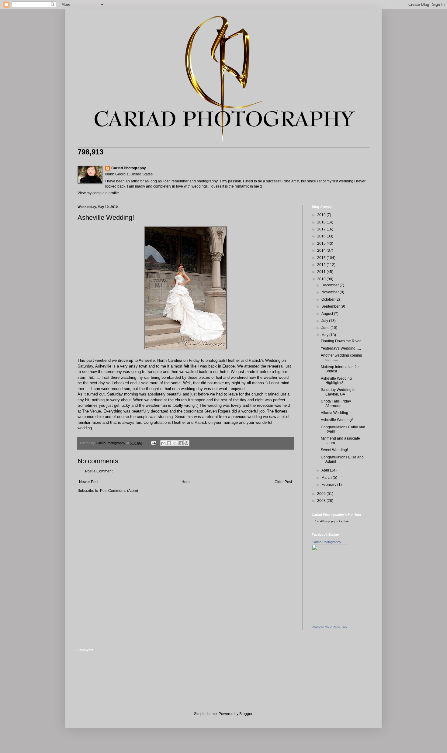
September (331, 306)
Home (187, 482)
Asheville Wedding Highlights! (336, 380)
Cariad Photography (128, 168)
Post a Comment (99, 471)
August (327, 314)
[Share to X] (175, 443)
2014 (322, 250)
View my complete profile (98, 193)
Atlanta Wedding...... (337, 413)
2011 (322, 272)
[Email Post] (153, 443)
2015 (322, 243)
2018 (322, 222)
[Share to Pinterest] (186, 443)
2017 (322, 229)
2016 (322, 236)
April (325, 470)
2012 (322, 265)
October (328, 299)
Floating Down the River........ (344, 341)
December (330, 285)
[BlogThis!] (169, 443)
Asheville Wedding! (337, 420)
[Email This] (163, 443)
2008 (322, 501)
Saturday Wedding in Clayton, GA (338, 392)
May (325, 335)
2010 (322, 279)
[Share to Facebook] (181, 443)
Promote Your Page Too (329, 627)
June (326, 328)
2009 (322, 494)
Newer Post (88, 482)
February (329, 484)
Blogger (245, 714)
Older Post (283, 482)
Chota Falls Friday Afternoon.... (336, 403)
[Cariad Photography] (330, 622)
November (330, 292)
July (325, 321)
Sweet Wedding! (334, 450)
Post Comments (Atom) (119, 491)
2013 (322, 258)
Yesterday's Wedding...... (341, 348)
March (327, 477)
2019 (322, 215)
